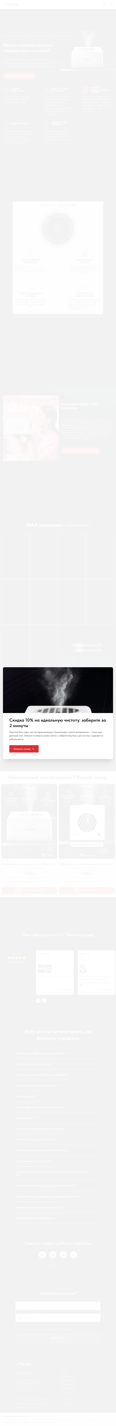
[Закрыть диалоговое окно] (112, 3)
